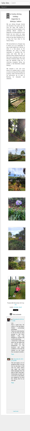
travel (20, 307)
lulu (16, 304)
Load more (15, 411)
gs (11, 319)
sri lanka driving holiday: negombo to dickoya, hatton (15, 17)
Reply (12, 354)
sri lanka (16, 307)
